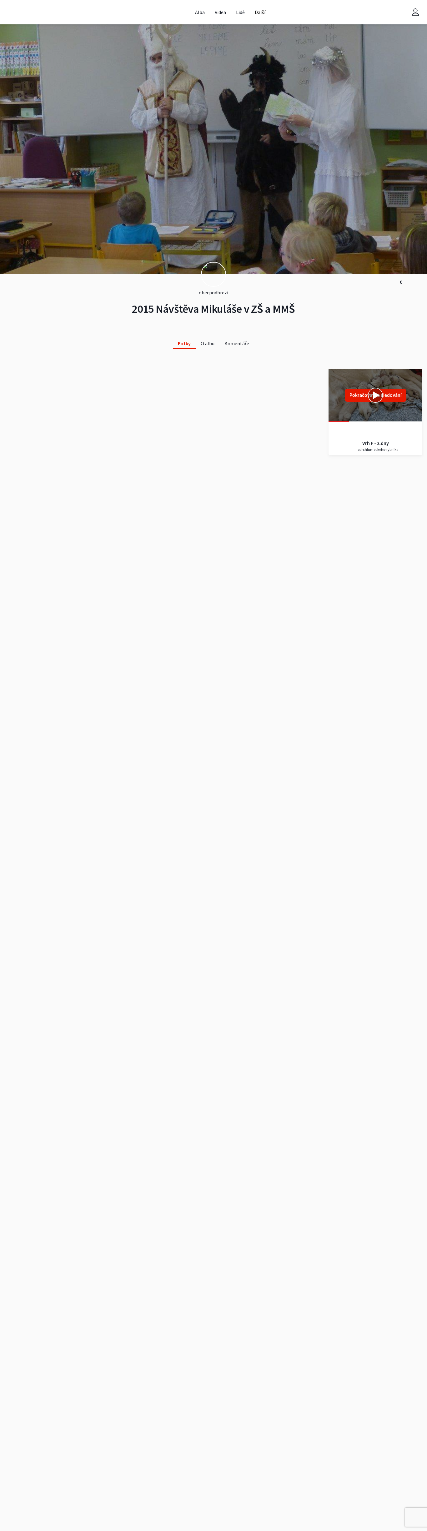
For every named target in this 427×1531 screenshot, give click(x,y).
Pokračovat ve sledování (375, 395)
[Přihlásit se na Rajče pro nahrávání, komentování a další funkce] (415, 12)
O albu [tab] (207, 343)
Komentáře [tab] (236, 343)
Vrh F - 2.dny (375, 443)
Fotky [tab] (184, 343)
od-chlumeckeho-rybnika (378, 449)
